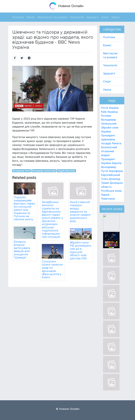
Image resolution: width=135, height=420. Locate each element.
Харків (105, 194)
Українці (112, 111)
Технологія (110, 65)
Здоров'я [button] (92, 17)
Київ (104, 111)
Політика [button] (18, 17)
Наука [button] (116, 17)
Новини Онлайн (70, 6)
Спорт (107, 81)
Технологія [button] (77, 17)
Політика (109, 37)
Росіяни (106, 115)
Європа (116, 163)
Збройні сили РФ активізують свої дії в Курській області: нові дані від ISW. (80, 250)
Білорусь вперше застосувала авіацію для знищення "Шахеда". (22, 249)
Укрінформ (116, 171)
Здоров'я (109, 73)
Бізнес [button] (31, 17)
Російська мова (111, 190)
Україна (114, 107)
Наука (107, 89)
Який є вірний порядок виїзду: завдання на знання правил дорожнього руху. (80, 212)
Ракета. (117, 143)
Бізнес (107, 45)
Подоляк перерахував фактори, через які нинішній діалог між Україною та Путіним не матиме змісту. (24, 208)
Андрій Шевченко (66, 170)
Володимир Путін (21, 170)
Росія (104, 107)
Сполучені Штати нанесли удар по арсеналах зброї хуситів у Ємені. (52, 269)
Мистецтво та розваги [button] (52, 17)
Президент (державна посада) (108, 139)
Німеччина (108, 198)
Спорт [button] (105, 17)
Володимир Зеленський (43, 170)
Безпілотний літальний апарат (109, 151)
